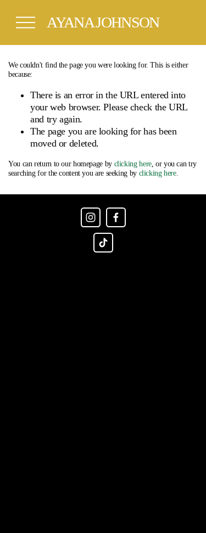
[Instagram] (91, 217)
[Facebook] (116, 217)
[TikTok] (103, 243)
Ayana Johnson (103, 22)
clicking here (133, 164)
